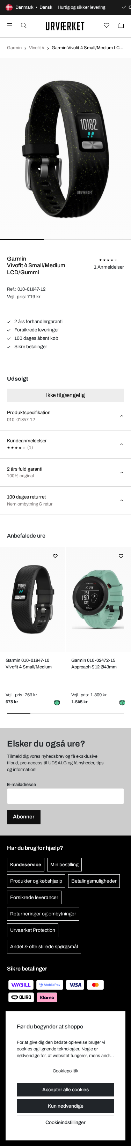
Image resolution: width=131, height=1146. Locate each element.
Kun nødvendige (65, 1106)
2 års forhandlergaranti (38, 321)
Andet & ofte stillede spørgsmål (44, 946)
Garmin (14, 47)
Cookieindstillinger (65, 1122)
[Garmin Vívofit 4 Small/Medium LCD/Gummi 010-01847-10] (33, 599)
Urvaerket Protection (32, 930)
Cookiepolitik (66, 1071)
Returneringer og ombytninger (43, 913)
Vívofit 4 (36, 47)
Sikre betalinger (30, 346)
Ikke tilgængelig (65, 395)
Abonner (24, 816)
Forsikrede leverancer (34, 897)
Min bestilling (64, 864)
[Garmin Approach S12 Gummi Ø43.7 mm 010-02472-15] (98, 599)
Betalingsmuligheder (94, 881)
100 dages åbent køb (35, 338)
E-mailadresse (21, 784)
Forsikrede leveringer (36, 329)
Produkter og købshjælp (36, 881)
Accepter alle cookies (65, 1089)
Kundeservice (25, 864)
